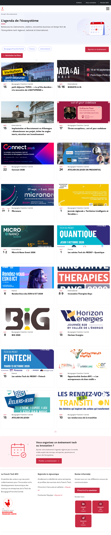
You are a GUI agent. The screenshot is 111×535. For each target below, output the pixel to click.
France (32, 49)
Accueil (3, 14)
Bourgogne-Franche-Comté (14, 49)
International (45, 49)
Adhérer (79, 3)
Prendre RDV (104, 3)
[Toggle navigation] (108, 9)
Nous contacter (91, 3)
